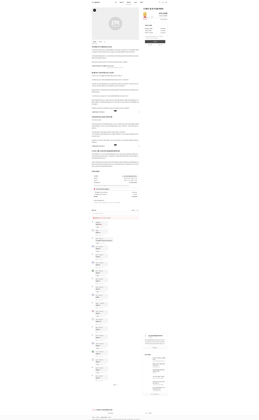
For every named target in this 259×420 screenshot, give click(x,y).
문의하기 (109, 417)
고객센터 (93, 417)
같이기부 (129, 2)
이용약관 (97, 417)
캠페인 (141, 2)
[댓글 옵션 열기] (106, 227)
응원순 (137, 210)
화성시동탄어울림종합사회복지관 (130, 176)
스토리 (136, 3)
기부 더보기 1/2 (156, 394)
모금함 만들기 (110, 413)
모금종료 (155, 41)
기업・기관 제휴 (148, 413)
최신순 (133, 210)
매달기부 (121, 2)
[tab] (94, 42)
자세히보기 (155, 347)
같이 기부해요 (148, 354)
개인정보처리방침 (103, 417)
